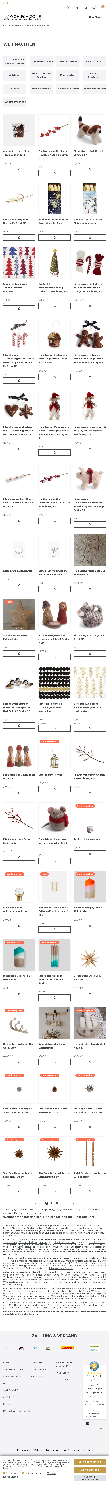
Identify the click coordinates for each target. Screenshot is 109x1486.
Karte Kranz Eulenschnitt (17, 571)
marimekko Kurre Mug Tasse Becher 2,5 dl (16, 153)
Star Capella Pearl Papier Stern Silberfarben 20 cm (17, 1110)
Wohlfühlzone (25, 1239)
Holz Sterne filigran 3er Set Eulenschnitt (89, 573)
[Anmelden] (68, 8)
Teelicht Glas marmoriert (88, 839)
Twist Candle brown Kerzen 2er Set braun (90, 1175)
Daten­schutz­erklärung (46, 1450)
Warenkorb (10, 1390)
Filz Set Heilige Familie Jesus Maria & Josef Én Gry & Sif (53, 639)
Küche (83, 1279)
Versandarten (12, 1376)
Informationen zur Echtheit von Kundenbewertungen (94, 1413)
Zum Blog (6, 3)
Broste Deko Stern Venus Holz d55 (88, 978)
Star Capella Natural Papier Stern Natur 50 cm (53, 1175)
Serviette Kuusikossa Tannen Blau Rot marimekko (15, 288)
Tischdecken (10, 1242)
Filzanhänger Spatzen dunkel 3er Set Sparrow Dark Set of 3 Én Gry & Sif (17, 707)
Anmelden (36, 1376)
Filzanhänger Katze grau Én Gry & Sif (89, 637)
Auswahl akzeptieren (90, 1478)
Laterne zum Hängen (50, 775)
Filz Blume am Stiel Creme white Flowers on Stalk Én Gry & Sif (18, 503)
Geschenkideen (97, 1242)
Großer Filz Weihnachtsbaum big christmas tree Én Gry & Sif (53, 288)
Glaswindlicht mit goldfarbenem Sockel (15, 909)
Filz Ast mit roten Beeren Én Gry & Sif (17, 841)
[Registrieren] (77, 8)
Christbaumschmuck (65, 1242)
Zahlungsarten (13, 1369)
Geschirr (43, 1242)
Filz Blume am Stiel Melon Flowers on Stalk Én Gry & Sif (53, 155)
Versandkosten (71, 1209)
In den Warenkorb (19, 169)
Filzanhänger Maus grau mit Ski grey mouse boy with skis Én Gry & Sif (90, 431)
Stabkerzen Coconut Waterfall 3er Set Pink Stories (51, 980)
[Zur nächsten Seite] (65, 1203)
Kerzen (101, 1239)
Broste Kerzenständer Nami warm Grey (19, 1046)
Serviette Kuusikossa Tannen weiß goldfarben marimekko (88, 707)
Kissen (14, 1298)
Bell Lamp (67, 1265)
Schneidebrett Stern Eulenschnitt (15, 637)
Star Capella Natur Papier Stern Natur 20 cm (52, 1110)
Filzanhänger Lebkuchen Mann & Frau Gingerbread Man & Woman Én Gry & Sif (89, 359)
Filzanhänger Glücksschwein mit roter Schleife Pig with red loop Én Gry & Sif (89, 504)
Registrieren (38, 1369)
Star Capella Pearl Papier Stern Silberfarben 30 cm (88, 1110)
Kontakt (8, 1404)
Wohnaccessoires (37, 1298)
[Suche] (86, 8)
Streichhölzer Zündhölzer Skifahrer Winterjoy (88, 221)
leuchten (100, 1272)
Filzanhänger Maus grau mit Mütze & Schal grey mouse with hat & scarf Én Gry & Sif (54, 432)
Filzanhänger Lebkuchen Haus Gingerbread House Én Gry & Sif (52, 359)
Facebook (62, 1380)
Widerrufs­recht (82, 1450)
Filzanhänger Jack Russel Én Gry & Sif (88, 153)
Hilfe (6, 1383)
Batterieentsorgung (16, 1411)
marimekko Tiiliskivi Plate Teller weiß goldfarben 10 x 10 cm (54, 911)
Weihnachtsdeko (27, 1242)
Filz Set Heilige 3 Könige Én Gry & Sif (19, 777)
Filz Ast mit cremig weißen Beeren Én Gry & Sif (89, 777)
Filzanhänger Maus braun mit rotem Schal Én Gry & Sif (52, 843)
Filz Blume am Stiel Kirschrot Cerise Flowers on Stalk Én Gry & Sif (54, 503)
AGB (66, 1450)
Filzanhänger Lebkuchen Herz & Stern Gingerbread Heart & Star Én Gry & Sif (18, 431)
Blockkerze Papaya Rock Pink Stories (88, 909)
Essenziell (13, 1473)
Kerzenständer (84, 1239)
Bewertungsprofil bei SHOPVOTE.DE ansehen (94, 1403)
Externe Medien (34, 1473)
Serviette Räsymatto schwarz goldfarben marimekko (50, 707)
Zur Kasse (9, 1397)
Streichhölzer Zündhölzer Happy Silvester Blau (53, 221)
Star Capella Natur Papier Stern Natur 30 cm (17, 1175)
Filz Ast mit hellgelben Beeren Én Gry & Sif (16, 221)
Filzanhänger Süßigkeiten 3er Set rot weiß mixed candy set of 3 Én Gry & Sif (89, 288)
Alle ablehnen (89, 1470)
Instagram (62, 1373)
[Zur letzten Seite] (73, 1203)
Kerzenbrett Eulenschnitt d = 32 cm (89, 1046)
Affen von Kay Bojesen (61, 1268)
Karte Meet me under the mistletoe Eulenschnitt (53, 573)
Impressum (23, 1450)
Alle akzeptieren (90, 1462)
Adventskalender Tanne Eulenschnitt (52, 1046)
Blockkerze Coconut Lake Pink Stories (18, 978)
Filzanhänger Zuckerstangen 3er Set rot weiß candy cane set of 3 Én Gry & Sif (18, 360)
